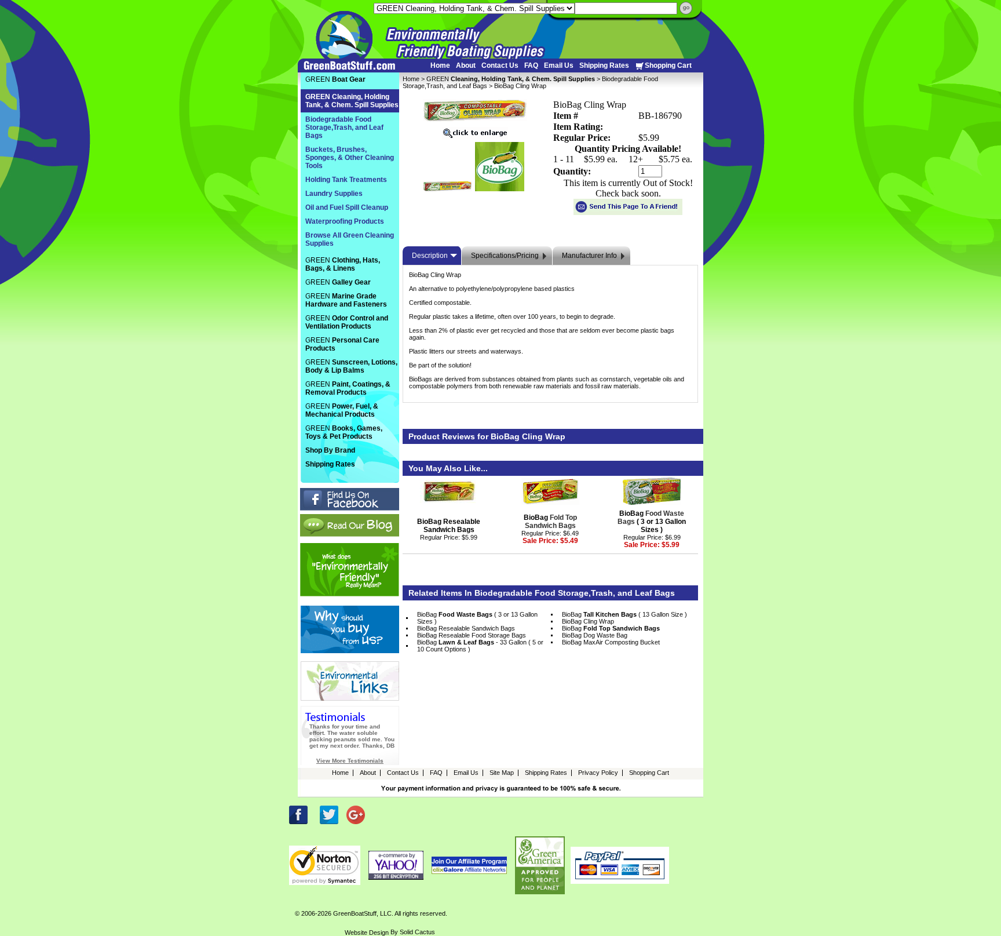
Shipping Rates (604, 65)
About (466, 65)
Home (440, 65)
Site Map (501, 772)
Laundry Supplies (334, 194)
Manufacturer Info (589, 256)
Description (430, 256)
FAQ (531, 65)
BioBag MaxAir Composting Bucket (611, 642)
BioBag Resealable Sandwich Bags (448, 526)
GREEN (510, 78)
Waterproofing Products (344, 221)
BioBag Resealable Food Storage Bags (471, 635)
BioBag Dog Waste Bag (594, 635)
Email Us (558, 65)
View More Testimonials (349, 760)
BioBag (550, 521)
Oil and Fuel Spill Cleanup (346, 207)
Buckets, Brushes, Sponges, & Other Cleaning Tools (349, 157)
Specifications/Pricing (505, 256)
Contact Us (499, 65)
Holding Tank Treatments (346, 180)
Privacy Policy (598, 772)
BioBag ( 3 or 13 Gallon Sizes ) (652, 521)
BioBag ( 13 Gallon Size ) (624, 614)
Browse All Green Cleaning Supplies (349, 239)
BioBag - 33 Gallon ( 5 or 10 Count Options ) (480, 646)
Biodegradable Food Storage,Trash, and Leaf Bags (344, 127)
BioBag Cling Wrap (588, 621)
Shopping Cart (668, 65)
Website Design (367, 932)
